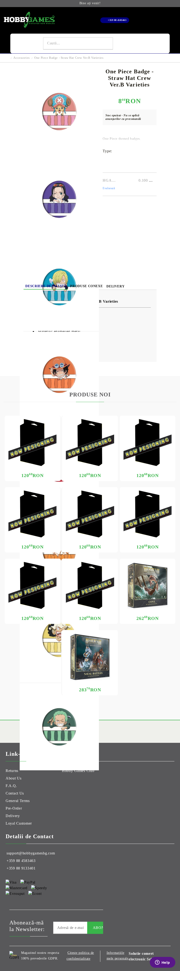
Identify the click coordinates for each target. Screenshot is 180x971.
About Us (14, 778)
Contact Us (15, 793)
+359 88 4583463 (117, 20)
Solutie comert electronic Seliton (144, 956)
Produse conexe (86, 286)
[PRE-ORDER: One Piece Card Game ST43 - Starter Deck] (90, 443)
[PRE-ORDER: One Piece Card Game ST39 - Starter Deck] (148, 514)
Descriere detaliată (45, 286)
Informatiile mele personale (117, 955)
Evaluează (109, 188)
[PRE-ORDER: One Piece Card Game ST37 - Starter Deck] (90, 585)
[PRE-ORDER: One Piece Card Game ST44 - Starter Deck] (32, 443)
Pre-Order (14, 808)
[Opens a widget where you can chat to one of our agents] (162, 963)
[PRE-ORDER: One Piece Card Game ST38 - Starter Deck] (32, 585)
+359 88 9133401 (21, 868)
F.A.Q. (11, 786)
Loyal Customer (19, 823)
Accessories (21, 57)
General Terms (18, 801)
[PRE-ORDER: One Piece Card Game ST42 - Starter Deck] (148, 443)
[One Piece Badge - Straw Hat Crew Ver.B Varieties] (59, 154)
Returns (12, 771)
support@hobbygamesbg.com (31, 853)
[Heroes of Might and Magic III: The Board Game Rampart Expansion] (90, 657)
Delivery (115, 286)
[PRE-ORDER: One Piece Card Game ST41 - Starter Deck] (32, 514)
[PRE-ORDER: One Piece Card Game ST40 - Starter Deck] (90, 514)
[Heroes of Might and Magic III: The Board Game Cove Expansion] (148, 585)
